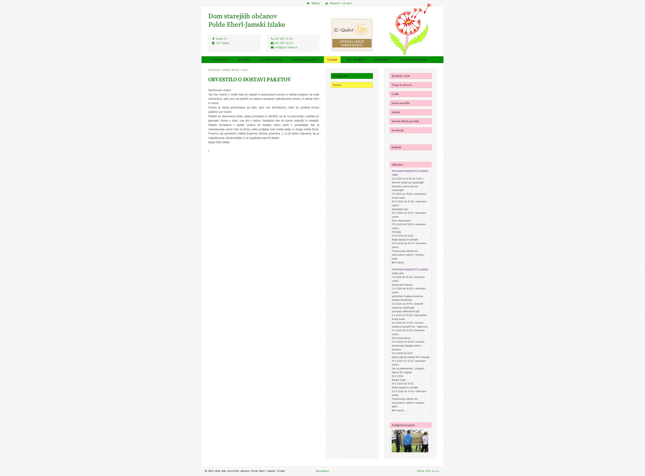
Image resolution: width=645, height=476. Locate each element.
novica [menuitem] (245, 70)
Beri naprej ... (399, 262)
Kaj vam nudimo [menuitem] (271, 59)
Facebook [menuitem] (397, 130)
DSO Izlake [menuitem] (214, 70)
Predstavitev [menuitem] (220, 59)
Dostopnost (322, 471)
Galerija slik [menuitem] (340, 76)
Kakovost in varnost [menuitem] (413, 59)
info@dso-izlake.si (286, 47)
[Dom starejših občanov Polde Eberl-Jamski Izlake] (411, 31)
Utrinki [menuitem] (332, 59)
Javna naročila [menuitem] (401, 103)
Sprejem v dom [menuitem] (401, 76)
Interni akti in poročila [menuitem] (405, 121)
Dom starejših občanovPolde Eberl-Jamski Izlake (246, 20)
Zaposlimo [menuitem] (382, 59)
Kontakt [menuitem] (244, 59)
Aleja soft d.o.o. (428, 471)
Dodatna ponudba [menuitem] (304, 59)
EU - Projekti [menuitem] (355, 59)
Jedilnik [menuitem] (396, 147)
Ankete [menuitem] (396, 112)
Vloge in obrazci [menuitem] (402, 85)
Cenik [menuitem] (395, 94)
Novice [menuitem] (236, 70)
